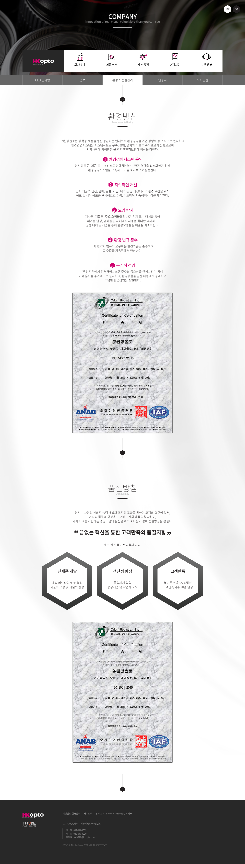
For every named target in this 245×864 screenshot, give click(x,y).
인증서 (162, 80)
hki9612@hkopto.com (84, 837)
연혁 (83, 80)
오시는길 (202, 80)
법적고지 (100, 813)
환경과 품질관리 (122, 80)
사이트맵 (88, 813)
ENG (236, 9)
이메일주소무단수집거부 (120, 813)
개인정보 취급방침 (71, 813)
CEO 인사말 (42, 80)
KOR (228, 9)
